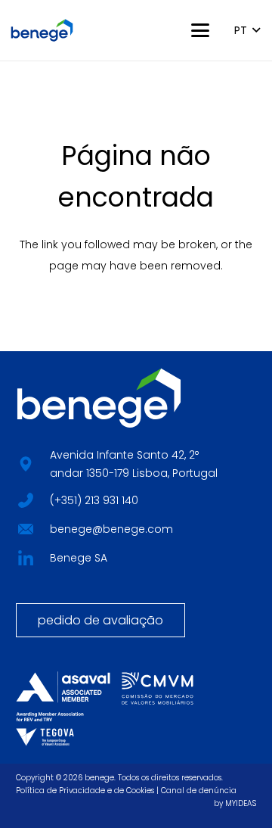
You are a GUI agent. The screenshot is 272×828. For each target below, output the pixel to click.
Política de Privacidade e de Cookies (85, 790)
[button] (200, 30)
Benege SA (78, 557)
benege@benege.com (111, 529)
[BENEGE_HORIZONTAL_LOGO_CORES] (42, 30)
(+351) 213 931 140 (94, 500)
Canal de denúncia (198, 790)
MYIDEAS (240, 803)
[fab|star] (25, 498)
